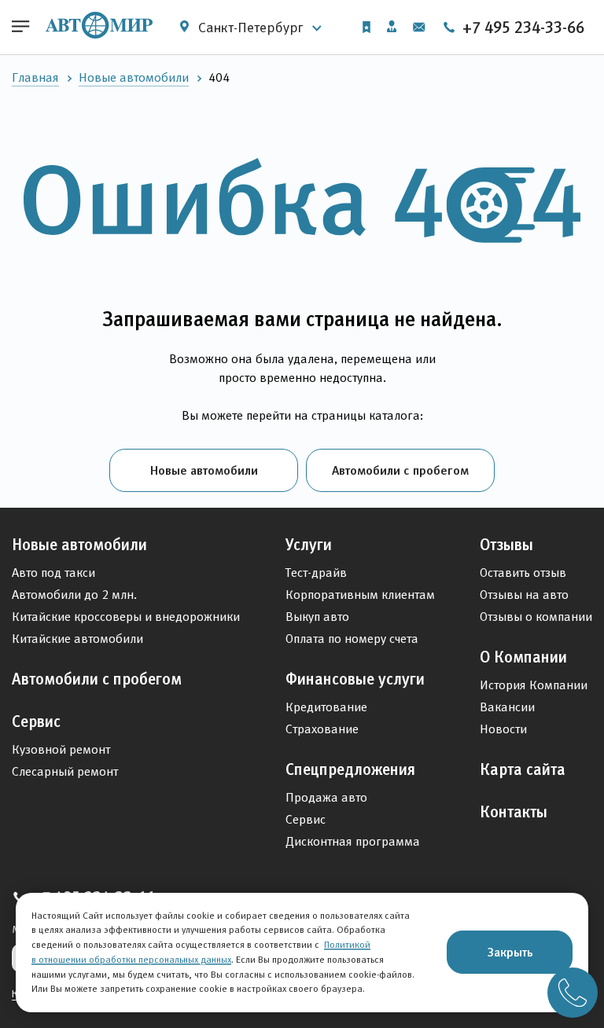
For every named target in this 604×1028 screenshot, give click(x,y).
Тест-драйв (316, 572)
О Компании (523, 657)
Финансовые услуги (355, 679)
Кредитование (326, 707)
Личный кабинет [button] (391, 27)
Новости (503, 729)
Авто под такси (53, 572)
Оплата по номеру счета (351, 638)
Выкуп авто (317, 616)
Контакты (513, 812)
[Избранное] (366, 27)
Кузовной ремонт (61, 749)
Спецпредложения (350, 769)
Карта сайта (522, 769)
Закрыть (510, 952)
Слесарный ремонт (65, 771)
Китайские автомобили (77, 638)
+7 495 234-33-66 (521, 27)
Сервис (36, 721)
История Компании (533, 685)
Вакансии (507, 707)
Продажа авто (326, 797)
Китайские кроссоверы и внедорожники (126, 616)
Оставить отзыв (523, 572)
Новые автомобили (134, 77)
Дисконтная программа (352, 841)
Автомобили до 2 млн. (74, 594)
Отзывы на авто (524, 594)
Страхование (322, 729)
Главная (35, 77)
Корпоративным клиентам (360, 594)
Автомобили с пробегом (400, 470)
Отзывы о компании (536, 616)
